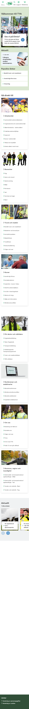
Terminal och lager (9, 196)
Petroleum (7, 188)
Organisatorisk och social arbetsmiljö (14, 123)
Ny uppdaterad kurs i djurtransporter (9, 525)
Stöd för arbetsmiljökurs (11, 287)
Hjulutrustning (8, 181)
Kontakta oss (8, 430)
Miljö (5, 184)
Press (5, 438)
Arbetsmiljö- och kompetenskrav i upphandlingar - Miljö (13, 475)
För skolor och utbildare (13, 334)
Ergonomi (7, 135)
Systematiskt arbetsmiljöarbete (13, 120)
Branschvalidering (9, 245)
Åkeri (5, 200)
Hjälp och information (10, 299)
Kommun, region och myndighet (12, 469)
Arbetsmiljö (8, 116)
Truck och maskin (11, 223)
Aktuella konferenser (10, 388)
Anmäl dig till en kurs (10, 78)
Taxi (5, 192)
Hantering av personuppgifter (11, 701)
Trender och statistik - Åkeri (12, 486)
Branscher (8, 169)
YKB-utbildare (8, 359)
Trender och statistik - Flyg (11, 490)
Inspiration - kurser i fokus (11, 284)
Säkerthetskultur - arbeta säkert (13, 127)
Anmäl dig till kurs (9, 276)
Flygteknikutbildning (10, 338)
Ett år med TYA (8, 441)
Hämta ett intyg (8, 295)
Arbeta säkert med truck (11, 146)
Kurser (7, 272)
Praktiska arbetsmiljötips (11, 131)
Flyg (5, 173)
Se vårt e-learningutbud (11, 291)
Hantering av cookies (9, 703)
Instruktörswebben (9, 234)
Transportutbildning (10, 346)
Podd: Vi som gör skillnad (11, 445)
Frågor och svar (8, 249)
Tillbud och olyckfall (10, 142)
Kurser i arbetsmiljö (10, 139)
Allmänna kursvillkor (10, 303)
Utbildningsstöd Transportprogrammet (9, 350)
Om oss (7, 422)
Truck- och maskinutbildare (12, 355)
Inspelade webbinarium (11, 399)
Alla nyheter (6, 506)
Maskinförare (8, 238)
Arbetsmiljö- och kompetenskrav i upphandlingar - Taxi (13, 481)
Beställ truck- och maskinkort (12, 73)
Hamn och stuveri (9, 177)
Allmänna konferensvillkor (11, 392)
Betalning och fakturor (10, 426)
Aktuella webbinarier (10, 396)
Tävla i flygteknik (9, 342)
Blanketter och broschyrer (11, 230)
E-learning (7, 84)
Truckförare (7, 242)
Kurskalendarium (9, 280)
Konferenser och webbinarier (10, 383)
